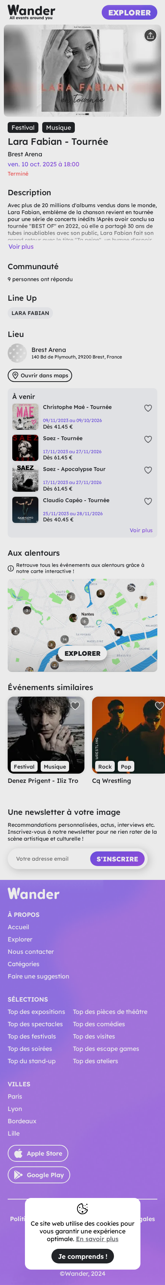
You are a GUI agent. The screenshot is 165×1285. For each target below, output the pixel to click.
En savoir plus (97, 1239)
